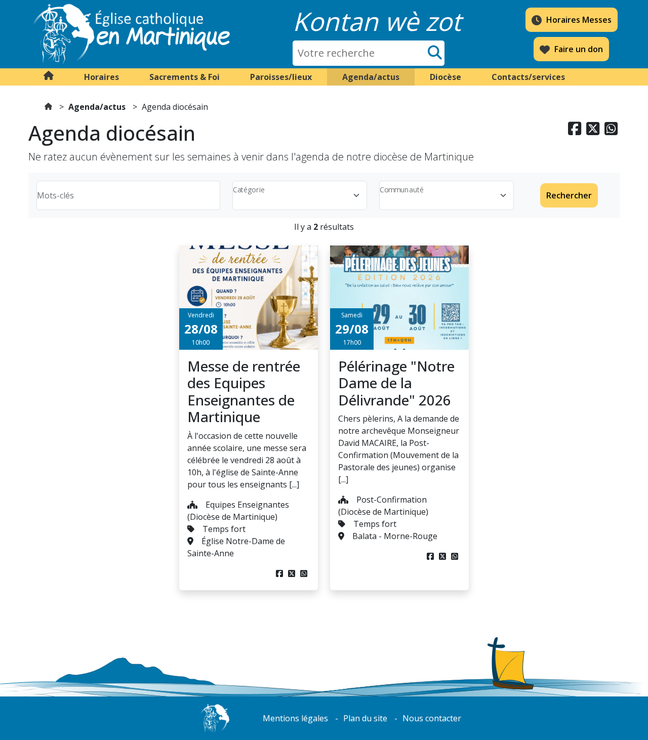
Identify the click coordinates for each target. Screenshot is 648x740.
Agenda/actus (97, 106)
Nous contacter (431, 718)
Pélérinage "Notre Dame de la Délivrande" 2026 (396, 382)
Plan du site (365, 718)
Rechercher (569, 195)
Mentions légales (295, 718)
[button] (101, 77)
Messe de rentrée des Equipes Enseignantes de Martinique (243, 391)
